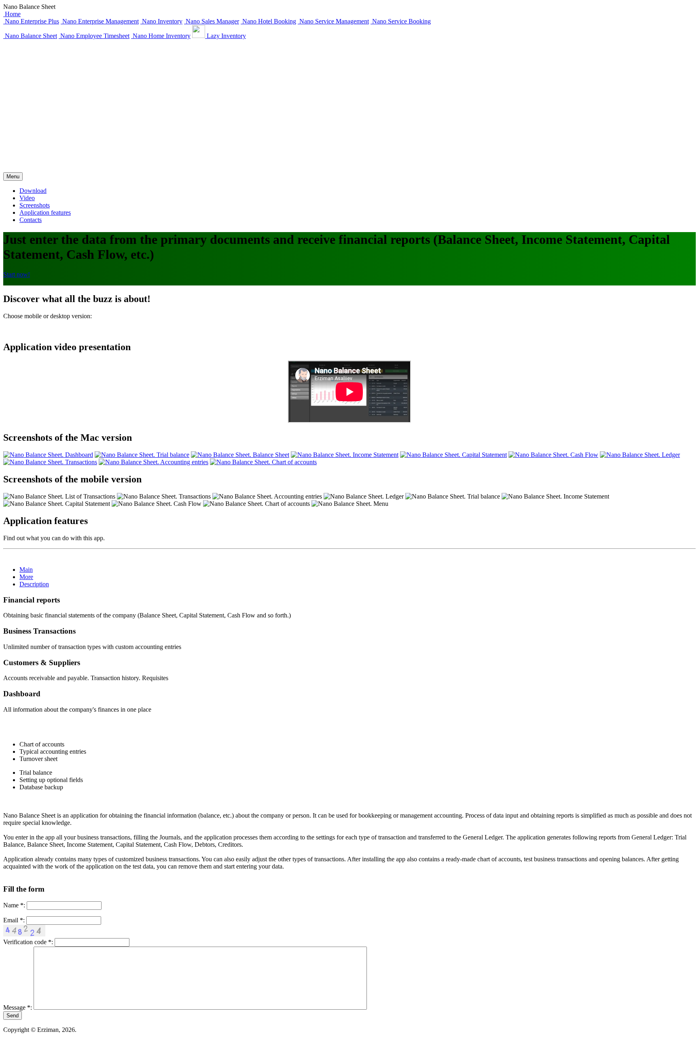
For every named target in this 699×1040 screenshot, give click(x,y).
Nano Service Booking (401, 21)
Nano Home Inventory (161, 35)
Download (33, 190)
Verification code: (28, 942)
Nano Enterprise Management (100, 21)
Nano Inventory (161, 21)
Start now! (16, 274)
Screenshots (34, 205)
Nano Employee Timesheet (94, 35)
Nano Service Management (333, 21)
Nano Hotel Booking (268, 21)
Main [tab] (26, 569)
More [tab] (26, 576)
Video (27, 197)
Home (12, 14)
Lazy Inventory (225, 35)
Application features (45, 212)
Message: (17, 1007)
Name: (14, 905)
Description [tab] (34, 584)
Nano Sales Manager (211, 21)
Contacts (30, 219)
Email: (14, 920)
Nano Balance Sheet (30, 35)
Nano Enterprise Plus (31, 21)
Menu (12, 176)
